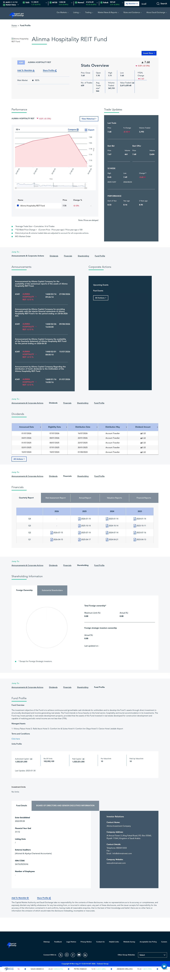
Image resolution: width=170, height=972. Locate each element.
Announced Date (26, 427)
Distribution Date (82, 427)
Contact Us (100, 942)
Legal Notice (71, 942)
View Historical (88, 118)
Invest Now (148, 53)
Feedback (58, 942)
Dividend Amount (142, 427)
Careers (164, 942)
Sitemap (46, 942)
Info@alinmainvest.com (122, 854)
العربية (144, 3)
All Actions (100, 298)
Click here (16, 739)
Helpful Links (114, 942)
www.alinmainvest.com (116, 863)
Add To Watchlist (24, 70)
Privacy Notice (86, 942)
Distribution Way (112, 427)
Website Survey (129, 942)
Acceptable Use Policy (148, 942)
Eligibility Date (54, 427)
